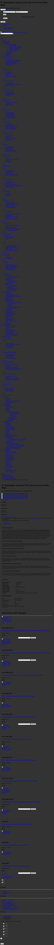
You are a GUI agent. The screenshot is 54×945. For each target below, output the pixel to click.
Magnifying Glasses (10, 311)
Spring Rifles (11, 289)
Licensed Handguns (13, 285)
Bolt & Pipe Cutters (10, 113)
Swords (5, 386)
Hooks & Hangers (10, 146)
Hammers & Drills (10, 186)
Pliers (4, 168)
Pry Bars (8, 195)
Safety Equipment (10, 93)
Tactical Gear (6, 422)
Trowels (7, 95)
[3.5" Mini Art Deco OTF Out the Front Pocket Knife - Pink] (7, 833)
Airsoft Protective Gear (13, 276)
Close (2, 943)
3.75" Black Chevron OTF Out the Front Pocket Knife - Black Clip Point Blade (21, 801)
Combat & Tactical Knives (12, 376)
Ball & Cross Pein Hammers (12, 225)
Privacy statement (7, 903)
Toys (4, 468)
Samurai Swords (10, 390)
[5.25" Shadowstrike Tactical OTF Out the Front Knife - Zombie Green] (7, 707)
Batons (7, 399)
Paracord (8, 431)
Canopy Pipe (9, 441)
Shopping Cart (6, 892)
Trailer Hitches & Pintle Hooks (13, 247)
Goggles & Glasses (10, 427)
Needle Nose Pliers (10, 174)
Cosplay (5, 340)
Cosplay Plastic (9, 345)
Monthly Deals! (9, 53)
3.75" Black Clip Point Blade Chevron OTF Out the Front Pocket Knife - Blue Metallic (22, 675)
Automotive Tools (7, 69)
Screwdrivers (6, 200)
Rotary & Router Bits (10, 127)
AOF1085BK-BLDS (7, 628)
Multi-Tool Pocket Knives (11, 367)
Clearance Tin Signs (13, 50)
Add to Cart (33, 637)
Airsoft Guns (6, 274)
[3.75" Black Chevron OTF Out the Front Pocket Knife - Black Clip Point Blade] (7, 792)
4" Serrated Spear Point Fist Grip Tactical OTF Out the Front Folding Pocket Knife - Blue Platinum (26, 630)
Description (7, 522)
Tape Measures (9, 161)
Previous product (8, 876)
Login (5, 14)
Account (3, 9)
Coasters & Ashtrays (10, 325)
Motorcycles (8, 463)
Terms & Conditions (8, 27)
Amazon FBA (6, 906)
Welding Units (9, 258)
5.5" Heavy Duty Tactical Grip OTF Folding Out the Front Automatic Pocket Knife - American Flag (26, 652)
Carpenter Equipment (8, 90)
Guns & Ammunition (10, 458)
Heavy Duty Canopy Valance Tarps (14, 447)
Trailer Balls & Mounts (11, 246)
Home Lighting (9, 309)
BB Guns (13, 415)
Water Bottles (9, 421)
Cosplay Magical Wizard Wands (13, 344)
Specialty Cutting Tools (11, 117)
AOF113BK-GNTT (7, 714)
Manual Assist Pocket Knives (12, 369)
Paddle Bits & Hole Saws (12, 126)
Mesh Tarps (8, 449)
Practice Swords (9, 389)
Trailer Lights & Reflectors (12, 250)
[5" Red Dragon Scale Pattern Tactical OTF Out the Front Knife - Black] (7, 749)
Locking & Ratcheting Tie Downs (13, 84)
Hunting (7, 410)
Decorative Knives (10, 354)
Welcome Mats (9, 332)
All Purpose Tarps (10, 442)
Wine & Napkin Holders (11, 335)
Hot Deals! (8, 52)
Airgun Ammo (14, 414)
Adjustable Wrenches (11, 264)
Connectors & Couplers (11, 184)
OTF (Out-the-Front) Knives (9, 478)
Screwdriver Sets (10, 205)
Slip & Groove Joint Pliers (12, 175)
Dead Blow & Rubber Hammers (13, 228)
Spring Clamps (9, 104)
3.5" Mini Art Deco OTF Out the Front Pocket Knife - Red (16, 866)
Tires (7, 238)
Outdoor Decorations (10, 330)
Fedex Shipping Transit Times (10, 905)
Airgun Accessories (15, 412)
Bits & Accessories (10, 202)
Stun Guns (8, 403)
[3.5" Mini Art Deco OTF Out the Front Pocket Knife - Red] (7, 854)
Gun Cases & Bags (10, 428)
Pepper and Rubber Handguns (13, 401)
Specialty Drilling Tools (11, 128)
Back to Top (4, 874)
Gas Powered (9, 283)
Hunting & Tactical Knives (9, 373)
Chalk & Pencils (9, 92)
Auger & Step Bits (10, 125)
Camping (8, 408)
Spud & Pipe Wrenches (11, 268)
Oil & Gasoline (9, 465)
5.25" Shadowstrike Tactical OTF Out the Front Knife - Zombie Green (19, 717)
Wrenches (5, 262)
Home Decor (6, 324)
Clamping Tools (6, 100)
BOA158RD (5, 863)
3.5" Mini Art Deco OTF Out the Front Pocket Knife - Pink (16, 845)
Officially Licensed (10, 284)
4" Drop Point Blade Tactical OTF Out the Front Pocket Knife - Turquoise (20, 781)
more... (4, 67)
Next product (7, 877)
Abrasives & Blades (7, 58)
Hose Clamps (9, 147)
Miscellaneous (6, 166)
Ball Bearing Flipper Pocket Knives (14, 368)
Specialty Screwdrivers (11, 207)
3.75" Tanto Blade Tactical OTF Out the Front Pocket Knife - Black (18, 696)
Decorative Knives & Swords (10, 352)
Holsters (8, 430)
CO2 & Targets (11, 277)
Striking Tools (6, 222)
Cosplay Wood (9, 347)
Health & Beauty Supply (11, 308)
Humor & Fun (9, 460)
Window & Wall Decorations (12, 334)
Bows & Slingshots (12, 418)
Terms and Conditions (35, 518)
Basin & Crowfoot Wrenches (12, 266)
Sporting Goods (6, 404)
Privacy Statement (7, 28)
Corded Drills (9, 135)
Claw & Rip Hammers (11, 227)
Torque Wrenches (10, 269)
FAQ (4, 25)
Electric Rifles (11, 282)
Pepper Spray (9, 402)
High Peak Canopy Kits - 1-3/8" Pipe (16, 438)
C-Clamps (8, 103)
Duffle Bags (8, 425)
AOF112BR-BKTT (7, 757)
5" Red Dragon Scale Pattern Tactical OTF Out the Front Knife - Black (19, 760)
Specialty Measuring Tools (12, 159)
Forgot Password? (7, 13)
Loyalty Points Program (8, 904)
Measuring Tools (7, 155)
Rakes (9, 304)
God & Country (9, 456)
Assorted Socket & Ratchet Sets (13, 213)
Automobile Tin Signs (11, 451)
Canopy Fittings (9, 436)
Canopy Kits (9, 437)
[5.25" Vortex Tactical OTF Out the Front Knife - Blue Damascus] (7, 728)
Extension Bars (9, 215)
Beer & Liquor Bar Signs (11, 452)
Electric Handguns (12, 281)
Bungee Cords (9, 83)
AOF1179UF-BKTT (7, 650)
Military (7, 462)
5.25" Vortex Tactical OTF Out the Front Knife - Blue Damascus (17, 739)
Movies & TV (9, 464)
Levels (7, 158)
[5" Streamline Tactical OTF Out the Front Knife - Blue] (13, 32)
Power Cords (9, 316)
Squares (8, 160)
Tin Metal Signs (6, 450)
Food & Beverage (10, 455)
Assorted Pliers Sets (10, 170)
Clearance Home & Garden (14, 46)
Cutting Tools (6, 110)
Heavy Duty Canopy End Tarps (13, 448)
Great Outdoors (9, 457)
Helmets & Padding (10, 429)
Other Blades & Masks (11, 358)
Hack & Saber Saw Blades (12, 63)
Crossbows (11, 419)
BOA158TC (5, 821)
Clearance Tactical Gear (14, 48)
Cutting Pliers (9, 171)
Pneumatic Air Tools (7, 179)
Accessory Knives (7, 338)
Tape (7, 322)
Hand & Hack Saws (10, 115)
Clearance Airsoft (12, 45)
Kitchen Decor (9, 329)
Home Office (9, 310)
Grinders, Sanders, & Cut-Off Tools (14, 185)
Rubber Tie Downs (10, 85)
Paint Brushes (9, 315)
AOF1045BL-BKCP (7, 672)
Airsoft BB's (8, 278)
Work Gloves (9, 323)
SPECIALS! (6, 43)
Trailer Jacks (9, 249)
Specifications (7, 524)
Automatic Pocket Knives (11, 364)
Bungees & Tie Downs (8, 80)
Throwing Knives (7, 395)
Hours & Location (7, 915)
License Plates (9, 461)
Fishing (7, 409)
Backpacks (8, 423)
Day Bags (8, 424)
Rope (7, 317)
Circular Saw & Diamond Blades (13, 60)
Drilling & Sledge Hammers (12, 229)
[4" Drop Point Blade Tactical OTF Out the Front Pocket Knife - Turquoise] (7, 770)
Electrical (8, 74)
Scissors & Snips (10, 116)
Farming (8, 454)
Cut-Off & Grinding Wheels (12, 61)
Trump (7, 54)
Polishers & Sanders (10, 138)
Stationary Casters (10, 236)
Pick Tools (8, 194)
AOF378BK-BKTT (7, 693)
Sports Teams (9, 467)
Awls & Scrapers (10, 112)
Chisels (7, 226)
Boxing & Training (10, 407)
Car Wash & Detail (10, 72)
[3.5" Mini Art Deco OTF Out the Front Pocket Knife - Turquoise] (7, 813)
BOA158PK (5, 842)
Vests (7, 432)
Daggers (8, 377)
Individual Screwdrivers (11, 203)
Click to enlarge (5, 499)
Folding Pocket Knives (8, 362)
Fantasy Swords (9, 388)
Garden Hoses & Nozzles (14, 302)
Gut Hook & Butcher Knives (12, 378)
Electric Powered (10, 279)
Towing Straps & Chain (11, 245)
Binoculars (8, 405)
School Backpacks (10, 318)
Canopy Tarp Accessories (12, 435)
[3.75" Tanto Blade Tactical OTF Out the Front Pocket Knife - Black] (7, 685)
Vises (7, 105)
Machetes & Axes (7, 384)
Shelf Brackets (9, 319)
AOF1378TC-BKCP (7, 778)
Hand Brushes (9, 65)
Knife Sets (8, 365)
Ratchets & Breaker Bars (11, 218)
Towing (5, 243)
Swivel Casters (9, 237)
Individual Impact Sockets (12, 216)
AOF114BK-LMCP (7, 736)
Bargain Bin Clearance (11, 44)
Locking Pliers (9, 172)
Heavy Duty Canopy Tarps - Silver (16, 444)
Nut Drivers (8, 217)
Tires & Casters (6, 234)
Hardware (5, 144)
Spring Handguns (12, 288)
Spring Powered (9, 286)
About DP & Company (8, 899)
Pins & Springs (9, 149)
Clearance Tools (12, 51)
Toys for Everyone (10, 471)
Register (5, 18)
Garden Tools (9, 301)
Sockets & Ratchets (7, 211)
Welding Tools (6, 254)
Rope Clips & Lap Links (11, 151)
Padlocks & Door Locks (11, 314)
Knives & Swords (7, 336)
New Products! (6, 41)
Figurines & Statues (10, 327)
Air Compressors (10, 182)
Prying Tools (6, 191)
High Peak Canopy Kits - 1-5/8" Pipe (16, 439)
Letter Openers (9, 356)
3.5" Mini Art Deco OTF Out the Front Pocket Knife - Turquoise (17, 824)
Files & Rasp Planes (10, 62)
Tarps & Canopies (7, 434)
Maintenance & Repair (11, 76)
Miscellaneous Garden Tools (15, 307)
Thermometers (9, 331)
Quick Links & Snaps (11, 150)
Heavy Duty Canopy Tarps (12, 443)
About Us (5, 26)
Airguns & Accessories (13, 411)
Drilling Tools (6, 121)
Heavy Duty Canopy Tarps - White (16, 445)
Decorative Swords (10, 355)
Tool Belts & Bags (10, 94)
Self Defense (6, 397)
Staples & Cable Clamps (11, 321)
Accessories (9, 71)
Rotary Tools (9, 140)
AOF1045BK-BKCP (7, 799)
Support (3, 21)
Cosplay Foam (9, 343)
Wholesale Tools (7, 55)
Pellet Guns (14, 416)
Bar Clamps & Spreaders (11, 102)
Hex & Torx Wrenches (11, 267)
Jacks (7, 75)
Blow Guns (8, 183)
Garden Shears (12, 303)
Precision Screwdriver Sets (12, 204)
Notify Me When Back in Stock (9, 517)
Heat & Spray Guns (10, 137)
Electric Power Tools (8, 133)
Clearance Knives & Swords (15, 47)
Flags (7, 328)
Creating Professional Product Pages (11, 908)
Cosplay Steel (9, 346)
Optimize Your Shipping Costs (10, 909)
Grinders (8, 136)
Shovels (10, 305)
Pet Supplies (9, 469)
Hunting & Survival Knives (12, 379)
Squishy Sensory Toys (11, 470)
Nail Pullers (8, 193)
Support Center (7, 24)
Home (4, 40)
